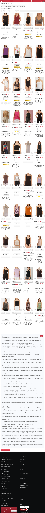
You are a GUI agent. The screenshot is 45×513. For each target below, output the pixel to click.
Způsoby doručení (22, 457)
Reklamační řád (22, 478)
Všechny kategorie (5, 449)
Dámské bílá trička (4, 469)
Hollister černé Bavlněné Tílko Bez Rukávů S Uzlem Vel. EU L (17, 323)
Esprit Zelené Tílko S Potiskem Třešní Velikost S (39, 321)
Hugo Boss (16, 65)
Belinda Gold (28, 131)
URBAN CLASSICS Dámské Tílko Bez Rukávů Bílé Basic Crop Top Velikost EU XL (17, 261)
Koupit (3, 27)
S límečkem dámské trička (5, 490)
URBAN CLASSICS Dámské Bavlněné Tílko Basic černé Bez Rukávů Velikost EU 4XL (5, 261)
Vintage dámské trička (4, 503)
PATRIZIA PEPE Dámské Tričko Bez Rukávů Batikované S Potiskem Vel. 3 (5, 168)
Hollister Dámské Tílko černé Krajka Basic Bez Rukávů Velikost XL (39, 135)
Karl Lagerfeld (5, 224)
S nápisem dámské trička (5, 473)
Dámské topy (3, 461)
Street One (17, 225)
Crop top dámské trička (5, 471)
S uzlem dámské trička (5, 486)
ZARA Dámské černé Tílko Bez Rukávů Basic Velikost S (28, 291)
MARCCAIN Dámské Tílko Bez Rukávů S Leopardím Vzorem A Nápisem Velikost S (17, 104)
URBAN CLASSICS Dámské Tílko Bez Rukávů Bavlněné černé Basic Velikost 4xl (39, 292)
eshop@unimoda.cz (23, 487)
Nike (39, 162)
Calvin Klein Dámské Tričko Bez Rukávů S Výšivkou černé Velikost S (28, 38)
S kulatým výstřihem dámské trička (7, 459)
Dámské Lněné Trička (4, 505)
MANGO (16, 194)
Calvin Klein (28, 33)
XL (15, 10)
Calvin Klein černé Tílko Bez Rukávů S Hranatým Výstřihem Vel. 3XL (28, 103)
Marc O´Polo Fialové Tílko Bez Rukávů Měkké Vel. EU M (39, 198)
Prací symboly (22, 475)
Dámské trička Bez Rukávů (5, 462)
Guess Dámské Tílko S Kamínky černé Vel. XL (5, 38)
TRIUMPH (6, 194)
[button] (6, 32)
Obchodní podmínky (23, 476)
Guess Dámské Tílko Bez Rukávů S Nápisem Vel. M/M (6, 103)
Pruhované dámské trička (5, 478)
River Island (28, 319)
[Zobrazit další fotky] (10, 25)
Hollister (17, 129)
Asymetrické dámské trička (5, 495)
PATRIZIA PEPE (5, 162)
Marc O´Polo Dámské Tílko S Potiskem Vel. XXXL (5, 323)
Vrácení (21, 461)
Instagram (21, 499)
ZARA (28, 288)
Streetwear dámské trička (5, 474)
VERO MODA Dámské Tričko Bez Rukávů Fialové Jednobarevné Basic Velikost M (17, 291)
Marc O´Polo (39, 194)
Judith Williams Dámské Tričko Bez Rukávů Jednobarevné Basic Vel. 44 (5, 135)
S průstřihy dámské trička (5, 488)
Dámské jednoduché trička (5, 466)
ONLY (17, 34)
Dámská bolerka (3, 500)
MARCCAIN (17, 99)
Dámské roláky (3, 483)
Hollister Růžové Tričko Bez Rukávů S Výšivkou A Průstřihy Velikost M (17, 133)
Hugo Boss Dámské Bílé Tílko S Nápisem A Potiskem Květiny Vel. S (17, 69)
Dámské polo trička (4, 491)
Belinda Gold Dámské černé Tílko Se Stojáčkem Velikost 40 (28, 134)
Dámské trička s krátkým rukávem (7, 456)
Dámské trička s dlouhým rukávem (7, 464)
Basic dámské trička (4, 457)
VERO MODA (39, 224)
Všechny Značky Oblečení (24, 473)
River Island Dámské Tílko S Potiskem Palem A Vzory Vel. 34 (28, 323)
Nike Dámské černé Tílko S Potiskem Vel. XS (39, 166)
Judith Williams (5, 131)
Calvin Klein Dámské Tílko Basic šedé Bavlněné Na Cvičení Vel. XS (39, 40)
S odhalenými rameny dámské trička (7, 498)
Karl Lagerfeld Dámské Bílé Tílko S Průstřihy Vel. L (6, 228)
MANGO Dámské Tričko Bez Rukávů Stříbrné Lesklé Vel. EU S (17, 198)
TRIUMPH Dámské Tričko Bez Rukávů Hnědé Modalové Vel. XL (5, 198)
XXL (18, 10)
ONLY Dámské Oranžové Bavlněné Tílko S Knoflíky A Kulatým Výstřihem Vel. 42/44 (28, 229)
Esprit (39, 318)
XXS (3, 10)
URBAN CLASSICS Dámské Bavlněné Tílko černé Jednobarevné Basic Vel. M (28, 259)
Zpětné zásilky (22, 462)
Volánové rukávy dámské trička (6, 493)
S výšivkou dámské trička (5, 481)
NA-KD (16, 162)
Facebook (21, 496)
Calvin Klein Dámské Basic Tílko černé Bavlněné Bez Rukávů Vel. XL (39, 72)
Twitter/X (21, 497)
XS (5, 10)
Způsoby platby (22, 459)
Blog (20, 471)
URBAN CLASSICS (39, 98)
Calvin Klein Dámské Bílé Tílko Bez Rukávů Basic (28, 70)
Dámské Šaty (22, 464)
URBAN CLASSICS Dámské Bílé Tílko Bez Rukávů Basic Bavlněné (39, 101)
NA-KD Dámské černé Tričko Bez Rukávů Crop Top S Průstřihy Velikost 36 (17, 166)
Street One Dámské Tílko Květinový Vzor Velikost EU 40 (17, 229)
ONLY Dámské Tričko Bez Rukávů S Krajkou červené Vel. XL (16, 37)
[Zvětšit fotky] (1, 25)
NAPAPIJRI (39, 256)
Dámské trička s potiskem (5, 476)
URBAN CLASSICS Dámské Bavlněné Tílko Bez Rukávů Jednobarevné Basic (28, 166)
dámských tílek (12, 370)
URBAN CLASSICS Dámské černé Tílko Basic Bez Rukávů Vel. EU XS (5, 292)
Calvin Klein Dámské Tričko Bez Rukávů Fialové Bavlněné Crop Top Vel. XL (5, 72)
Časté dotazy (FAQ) (23, 456)
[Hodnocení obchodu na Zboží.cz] (24, 510)
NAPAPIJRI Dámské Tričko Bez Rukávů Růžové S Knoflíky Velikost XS (39, 261)
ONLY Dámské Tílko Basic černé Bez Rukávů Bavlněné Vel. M (28, 196)
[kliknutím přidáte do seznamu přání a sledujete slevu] (8, 28)
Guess (5, 34)
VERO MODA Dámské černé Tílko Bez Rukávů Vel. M (39, 227)
